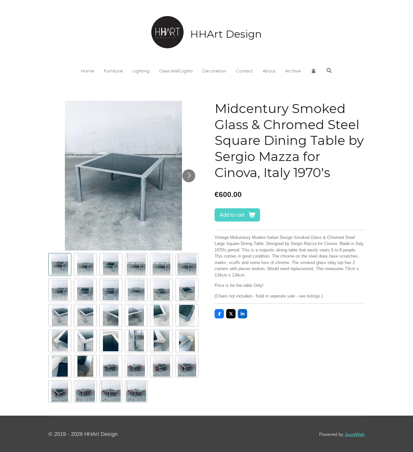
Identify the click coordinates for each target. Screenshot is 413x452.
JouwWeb (355, 434)
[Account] (313, 71)
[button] (59, 264)
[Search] (329, 70)
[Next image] (188, 175)
